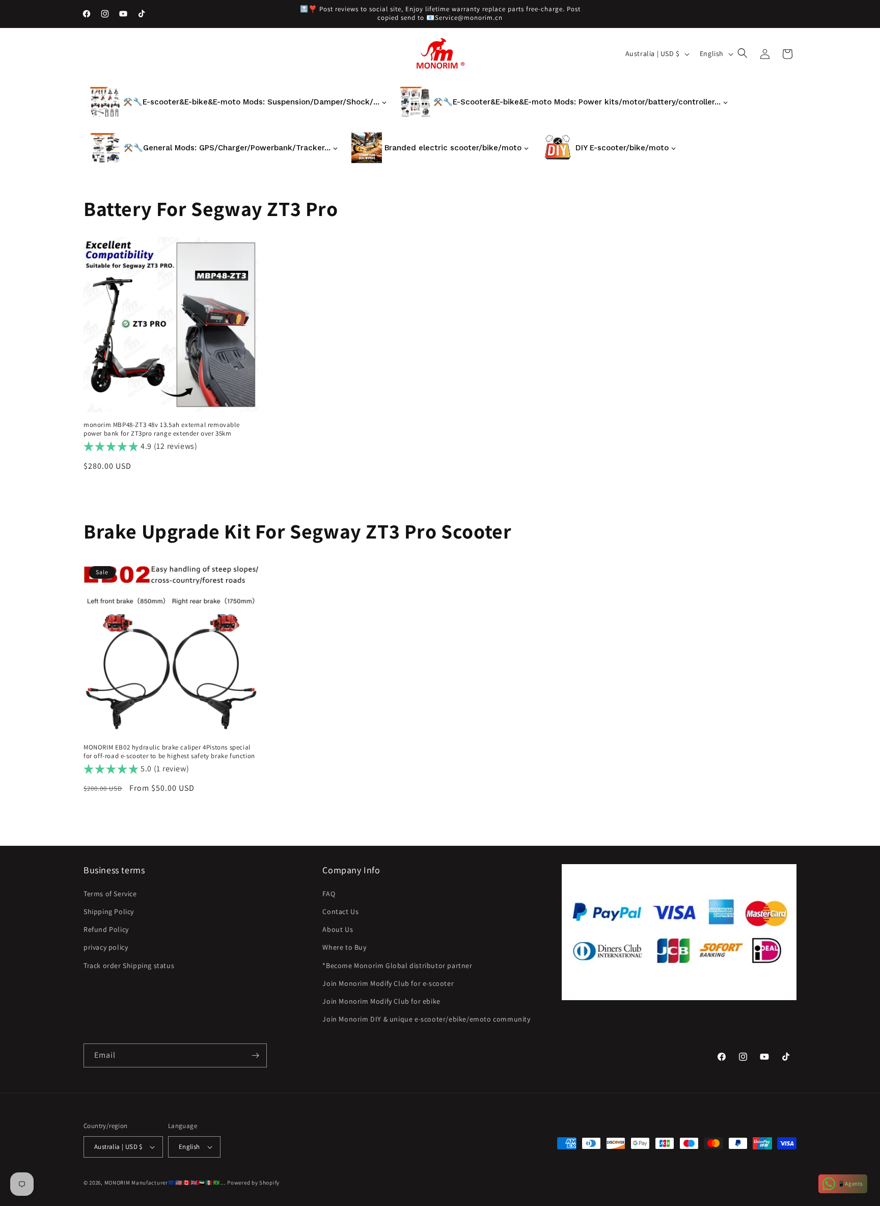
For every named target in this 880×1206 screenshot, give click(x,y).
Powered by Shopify (253, 1182)
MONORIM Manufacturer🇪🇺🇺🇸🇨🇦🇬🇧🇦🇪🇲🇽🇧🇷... (165, 1182)
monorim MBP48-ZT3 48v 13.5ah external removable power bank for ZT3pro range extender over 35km (161, 429)
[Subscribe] (255, 1055)
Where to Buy (344, 947)
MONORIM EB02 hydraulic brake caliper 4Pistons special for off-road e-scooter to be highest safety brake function (169, 751)
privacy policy (106, 947)
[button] (743, 54)
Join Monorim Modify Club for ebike (381, 1001)
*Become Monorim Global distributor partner (397, 965)
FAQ (328, 893)
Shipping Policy (109, 911)
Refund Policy (106, 929)
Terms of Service (110, 893)
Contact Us (340, 911)
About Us (337, 929)
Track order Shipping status (129, 965)
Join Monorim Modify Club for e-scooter (388, 983)
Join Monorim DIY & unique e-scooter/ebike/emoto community (426, 1019)
